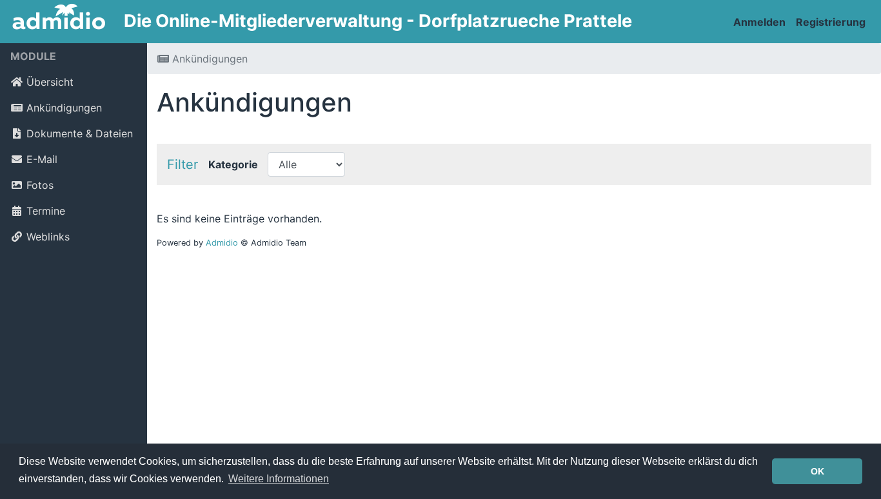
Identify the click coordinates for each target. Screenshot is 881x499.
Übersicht (50, 81)
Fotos (40, 185)
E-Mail (41, 159)
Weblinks (48, 236)
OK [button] (817, 471)
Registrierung (831, 21)
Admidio (222, 243)
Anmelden (759, 21)
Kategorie (233, 164)
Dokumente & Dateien (79, 133)
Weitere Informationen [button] (278, 478)
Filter (182, 164)
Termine (45, 210)
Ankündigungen (64, 107)
